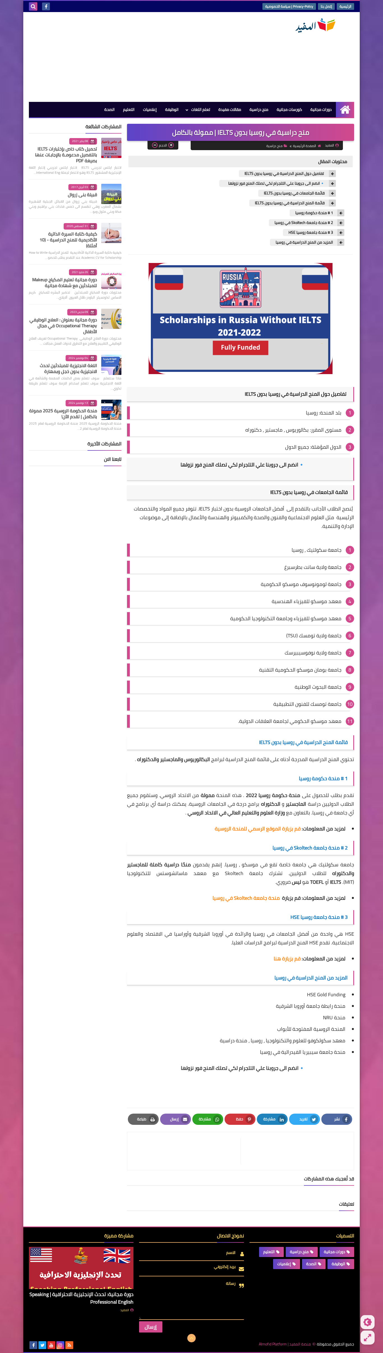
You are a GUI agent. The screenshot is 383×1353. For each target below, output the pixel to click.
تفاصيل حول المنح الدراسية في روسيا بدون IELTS (284, 173)
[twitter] (42, 1345)
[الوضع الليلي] (368, 1322)
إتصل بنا (326, 6)
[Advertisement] (131, 57)
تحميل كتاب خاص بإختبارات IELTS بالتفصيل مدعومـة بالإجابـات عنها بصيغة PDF (66, 155)
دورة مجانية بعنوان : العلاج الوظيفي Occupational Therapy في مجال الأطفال (63, 325)
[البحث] (33, 6)
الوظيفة (172, 109)
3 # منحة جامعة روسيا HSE (311, 232)
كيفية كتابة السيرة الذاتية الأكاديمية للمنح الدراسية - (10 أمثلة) (68, 240)
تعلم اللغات (200, 109)
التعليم (129, 109)
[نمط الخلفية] (368, 1338)
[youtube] (51, 1345)
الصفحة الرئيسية (304, 146)
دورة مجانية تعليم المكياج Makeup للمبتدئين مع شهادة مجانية (64, 282)
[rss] (69, 1345)
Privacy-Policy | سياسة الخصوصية (289, 6)
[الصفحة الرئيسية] (345, 109)
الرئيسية (345, 6)
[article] (187, 1151)
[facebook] (46, 6)
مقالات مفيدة (229, 109)
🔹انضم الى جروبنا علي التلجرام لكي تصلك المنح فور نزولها (275, 183)
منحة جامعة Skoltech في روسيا (246, 898)
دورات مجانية (321, 109)
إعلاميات (150, 109)
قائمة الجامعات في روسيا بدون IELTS (294, 193)
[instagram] (60, 1345)
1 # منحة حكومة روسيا (314, 212)
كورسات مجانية (289, 109)
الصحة (109, 109)
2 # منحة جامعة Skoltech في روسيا (303, 222)
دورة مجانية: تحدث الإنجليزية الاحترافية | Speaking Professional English (81, 1298)
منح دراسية (259, 109)
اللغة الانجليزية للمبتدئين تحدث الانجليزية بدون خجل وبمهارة (68, 368)
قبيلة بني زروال (82, 194)
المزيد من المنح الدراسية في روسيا (304, 242)
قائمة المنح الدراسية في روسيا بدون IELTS (290, 203)
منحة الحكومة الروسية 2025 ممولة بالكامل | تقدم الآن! (63, 413)
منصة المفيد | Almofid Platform (285, 1344)
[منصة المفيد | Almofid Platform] (313, 26)
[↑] (191, 1338)
